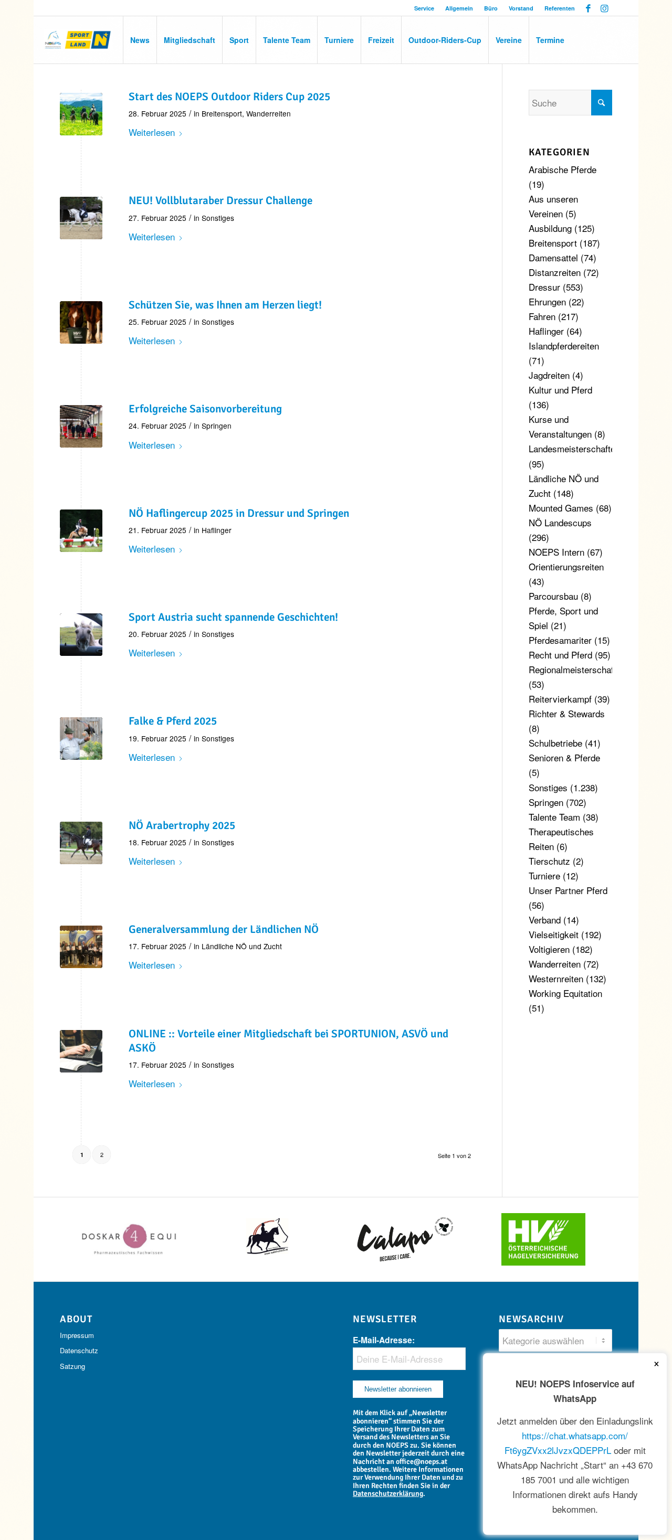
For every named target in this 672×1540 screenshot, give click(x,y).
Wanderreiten (268, 113)
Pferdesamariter (560, 639)
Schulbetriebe (555, 742)
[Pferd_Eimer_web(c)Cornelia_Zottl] (81, 322)
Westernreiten (556, 978)
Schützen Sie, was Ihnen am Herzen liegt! (225, 305)
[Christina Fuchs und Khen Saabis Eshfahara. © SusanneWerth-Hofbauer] (81, 218)
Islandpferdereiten (564, 345)
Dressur (544, 286)
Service (424, 8)
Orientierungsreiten (566, 566)
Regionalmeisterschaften (577, 669)
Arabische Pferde (562, 169)
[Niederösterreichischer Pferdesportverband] (78, 39)
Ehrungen (547, 301)
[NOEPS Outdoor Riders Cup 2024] (81, 114)
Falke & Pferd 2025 (173, 721)
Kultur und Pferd (560, 389)
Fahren (542, 316)
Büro (491, 8)
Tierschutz (549, 860)
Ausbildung (550, 228)
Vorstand (521, 8)
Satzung (72, 1366)
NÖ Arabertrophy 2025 (182, 825)
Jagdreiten (549, 374)
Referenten (559, 8)
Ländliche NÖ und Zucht (242, 946)
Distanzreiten (555, 272)
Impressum (77, 1335)
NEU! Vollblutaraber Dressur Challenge (220, 200)
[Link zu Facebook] (588, 8)
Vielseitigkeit (554, 934)
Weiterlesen (152, 132)
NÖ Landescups (560, 522)
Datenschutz (79, 1350)
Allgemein (459, 8)
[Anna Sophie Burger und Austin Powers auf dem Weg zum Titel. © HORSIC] (81, 530)
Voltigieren (549, 948)
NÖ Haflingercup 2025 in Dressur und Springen (239, 513)
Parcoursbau (553, 595)
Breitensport (222, 113)
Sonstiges (218, 218)
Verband (545, 919)
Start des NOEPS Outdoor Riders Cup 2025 (229, 96)
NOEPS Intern (556, 551)
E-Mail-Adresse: (384, 1340)
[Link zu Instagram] (604, 8)
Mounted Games (561, 507)
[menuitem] (424, 8)
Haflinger (217, 530)
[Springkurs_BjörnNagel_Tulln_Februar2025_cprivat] (81, 426)
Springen (217, 425)
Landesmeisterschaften (574, 448)
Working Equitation (565, 993)
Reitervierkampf (560, 698)
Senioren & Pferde (564, 757)
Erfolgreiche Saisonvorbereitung (205, 409)
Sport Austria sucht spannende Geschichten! (233, 617)
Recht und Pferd (560, 654)
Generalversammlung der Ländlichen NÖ (224, 929)
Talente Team (554, 816)
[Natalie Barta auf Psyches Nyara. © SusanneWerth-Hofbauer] (81, 843)
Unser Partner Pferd (568, 890)
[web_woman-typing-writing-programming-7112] (81, 1051)
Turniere (544, 875)
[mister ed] (81, 634)
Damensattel (553, 257)
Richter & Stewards (567, 713)
